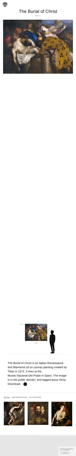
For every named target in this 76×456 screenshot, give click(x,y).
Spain (48, 375)
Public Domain (26, 379)
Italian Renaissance (51, 363)
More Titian (7, 397)
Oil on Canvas (34, 367)
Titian (36, 15)
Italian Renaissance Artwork (19, 397)
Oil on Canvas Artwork (35, 397)
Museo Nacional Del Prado (24, 375)
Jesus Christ (59, 379)
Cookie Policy (67, 449)
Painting (48, 367)
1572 (21, 371)
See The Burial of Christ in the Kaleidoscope (25, 384)
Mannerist (19, 367)
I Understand (65, 453)
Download (14, 384)
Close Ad (68, 276)
